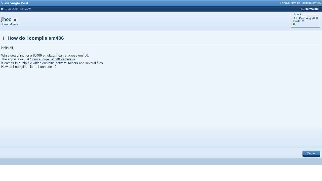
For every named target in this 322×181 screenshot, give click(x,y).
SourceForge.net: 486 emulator (52, 59)
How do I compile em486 (306, 2)
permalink (311, 8)
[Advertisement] (43, 107)
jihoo (6, 19)
